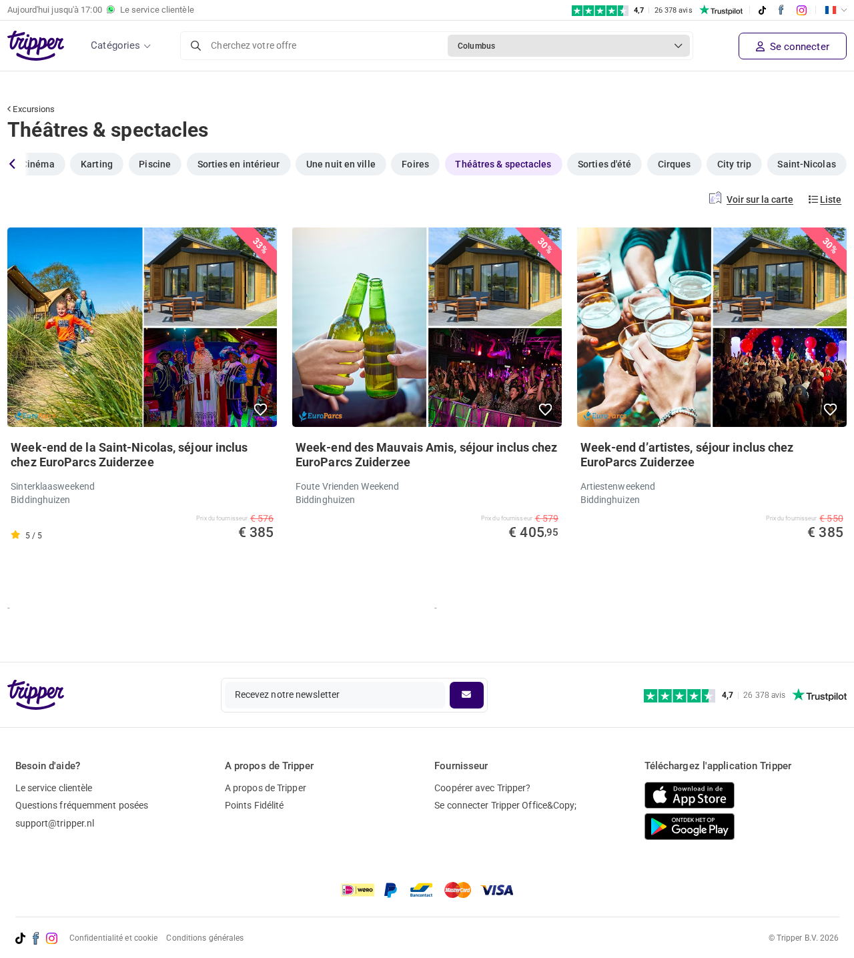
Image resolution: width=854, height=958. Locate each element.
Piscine (155, 164)
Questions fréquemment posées (82, 805)
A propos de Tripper (265, 788)
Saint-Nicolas (806, 164)
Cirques (674, 164)
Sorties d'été (604, 164)
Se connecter (798, 47)
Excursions (33, 109)
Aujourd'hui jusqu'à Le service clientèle (100, 10)
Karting (97, 164)
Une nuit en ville (341, 164)
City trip (734, 164)
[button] (261, 410)
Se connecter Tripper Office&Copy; (505, 805)
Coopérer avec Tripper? (482, 788)
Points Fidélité (254, 805)
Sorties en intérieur (238, 164)
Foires (415, 164)
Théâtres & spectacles (503, 164)
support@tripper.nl (55, 823)
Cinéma (38, 164)
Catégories (115, 45)
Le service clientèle (54, 788)
